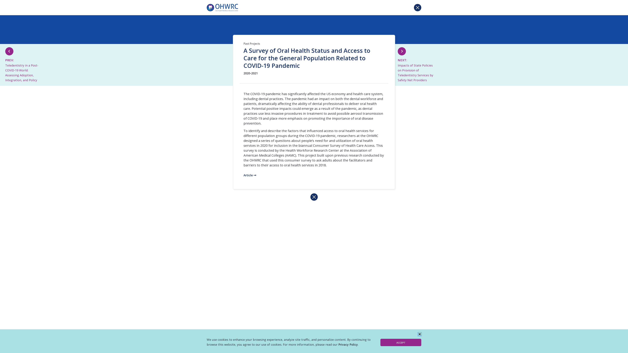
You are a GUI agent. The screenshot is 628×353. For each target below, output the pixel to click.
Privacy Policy (348, 344)
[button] (419, 334)
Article (249, 175)
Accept (400, 342)
